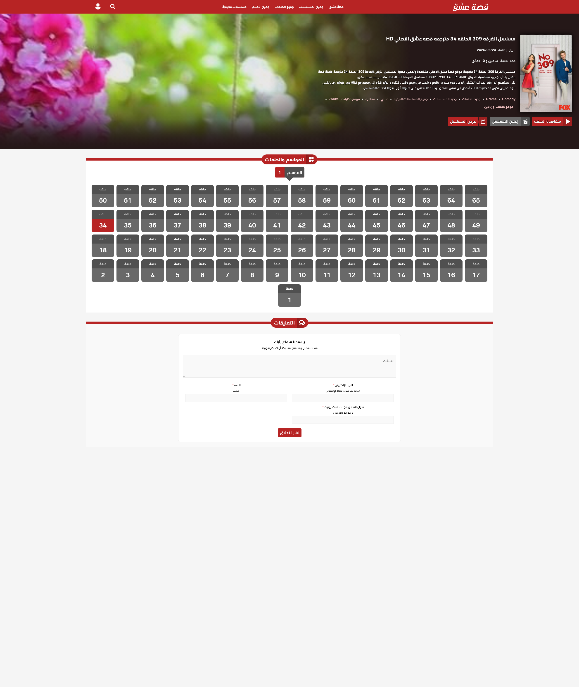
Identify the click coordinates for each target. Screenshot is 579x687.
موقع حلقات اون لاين (498, 106)
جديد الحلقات (471, 99)
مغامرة (370, 99)
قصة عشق (336, 7)
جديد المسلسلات (445, 99)
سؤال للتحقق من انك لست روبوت (343, 407)
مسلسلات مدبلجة (234, 7)
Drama (491, 99)
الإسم (236, 385)
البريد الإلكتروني (343, 385)
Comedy (508, 99)
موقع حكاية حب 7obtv (344, 99)
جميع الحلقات (284, 7)
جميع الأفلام (260, 7)
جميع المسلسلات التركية (411, 99)
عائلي (384, 99)
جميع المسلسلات (311, 7)
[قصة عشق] (471, 7)
